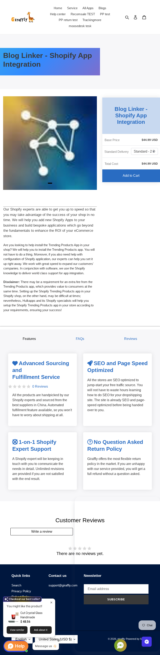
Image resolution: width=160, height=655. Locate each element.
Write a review (41, 531)
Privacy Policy (21, 591)
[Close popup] (51, 602)
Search (16, 585)
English (21, 639)
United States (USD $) (55, 639)
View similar (17, 630)
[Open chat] (147, 642)
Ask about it (41, 630)
